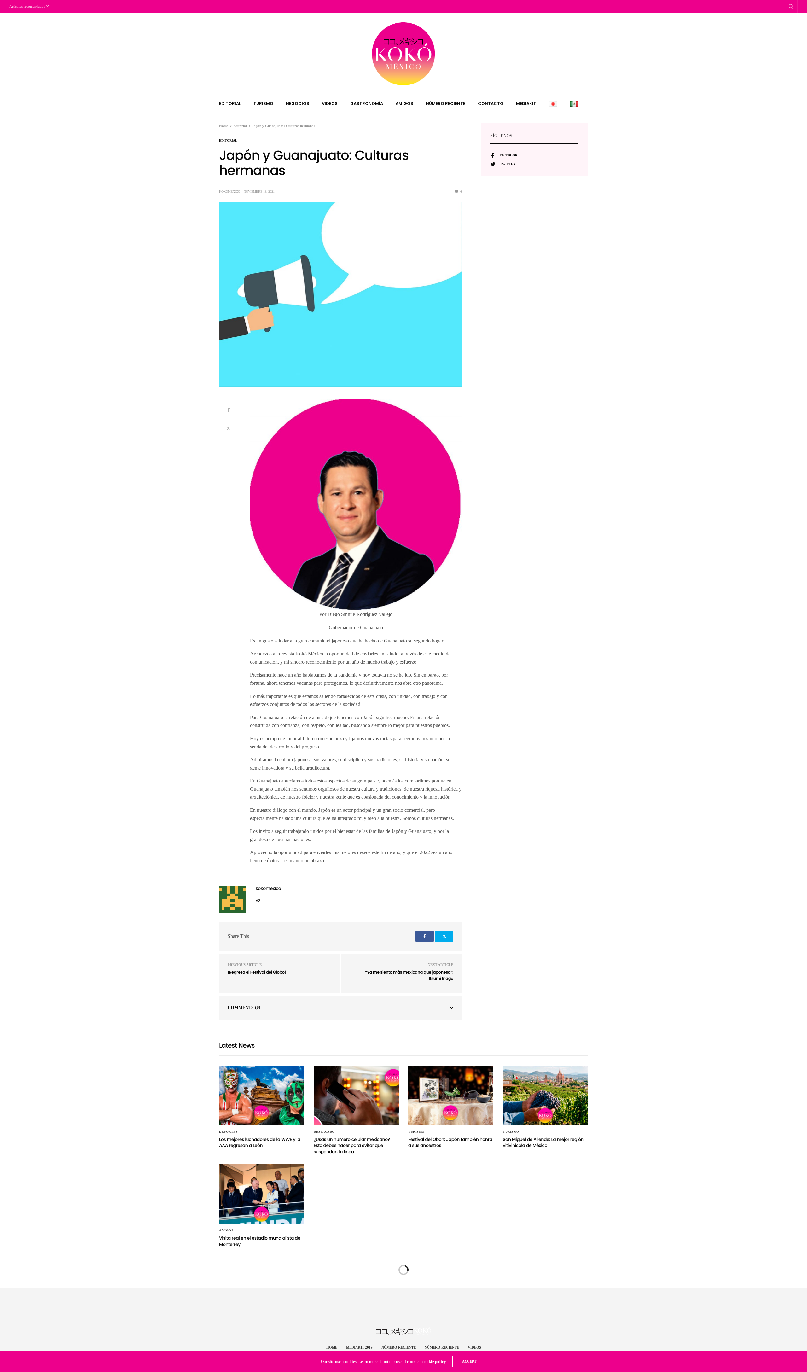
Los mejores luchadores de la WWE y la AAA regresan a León (259, 1142)
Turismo (263, 104)
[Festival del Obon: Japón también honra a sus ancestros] (450, 1095)
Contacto (490, 104)
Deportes (228, 1131)
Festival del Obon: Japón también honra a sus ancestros (450, 1142)
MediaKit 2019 (359, 1347)
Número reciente (445, 104)
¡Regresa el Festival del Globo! (257, 972)
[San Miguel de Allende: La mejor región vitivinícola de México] (545, 1095)
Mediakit (526, 104)
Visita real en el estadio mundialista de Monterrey (259, 1241)
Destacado (324, 1131)
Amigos (404, 104)
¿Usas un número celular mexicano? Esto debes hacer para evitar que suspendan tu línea (352, 1145)
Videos (330, 104)
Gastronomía (366, 104)
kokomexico (229, 191)
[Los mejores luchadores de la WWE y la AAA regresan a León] (261, 1095)
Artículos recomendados (27, 6)
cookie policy (434, 1361)
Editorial (230, 104)
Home (331, 1347)
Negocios (297, 104)
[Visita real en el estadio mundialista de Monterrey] (261, 1194)
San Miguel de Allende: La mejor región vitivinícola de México (543, 1142)
